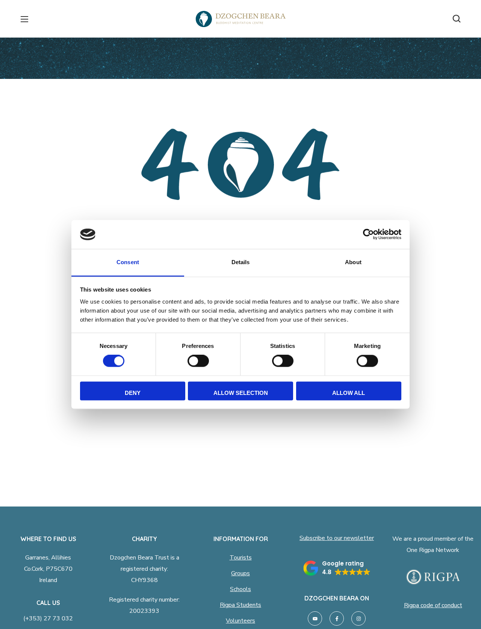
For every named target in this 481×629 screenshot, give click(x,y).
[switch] (198, 361)
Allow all (348, 393)
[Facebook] (337, 618)
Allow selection (240, 393)
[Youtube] (315, 618)
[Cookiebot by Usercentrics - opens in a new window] (368, 234)
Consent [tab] (127, 262)
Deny (133, 393)
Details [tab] (240, 262)
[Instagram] (358, 618)
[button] (456, 19)
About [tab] (353, 262)
